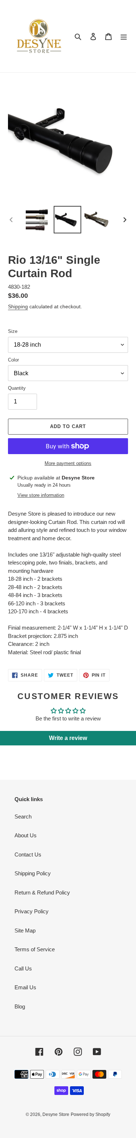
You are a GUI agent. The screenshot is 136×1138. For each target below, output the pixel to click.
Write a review (68, 738)
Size (12, 331)
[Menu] (123, 36)
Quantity (17, 388)
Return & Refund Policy (42, 892)
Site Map (25, 930)
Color (13, 360)
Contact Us (28, 854)
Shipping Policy (33, 873)
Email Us (25, 987)
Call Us (23, 968)
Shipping (18, 306)
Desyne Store (55, 1114)
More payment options (68, 463)
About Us (26, 835)
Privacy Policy (32, 911)
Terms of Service (35, 949)
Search (23, 816)
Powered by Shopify (90, 1114)
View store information (40, 495)
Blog (20, 1006)
